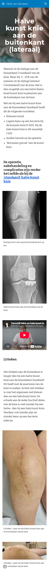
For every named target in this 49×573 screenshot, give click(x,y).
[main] (24, 35)
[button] (3, 3)
